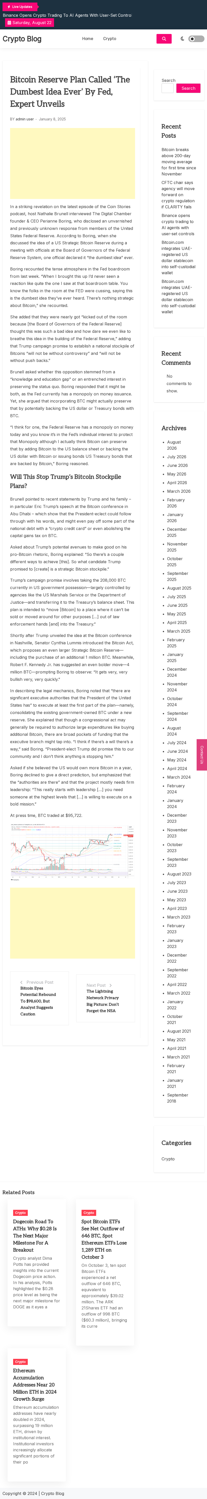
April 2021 (176, 1048)
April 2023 (177, 908)
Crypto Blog (22, 38)
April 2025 (177, 622)
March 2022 (178, 993)
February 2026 (176, 502)
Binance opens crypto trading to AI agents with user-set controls (68, 15)
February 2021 (176, 1068)
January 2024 (175, 803)
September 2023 (177, 862)
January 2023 (175, 943)
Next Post (96, 985)
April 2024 (177, 768)
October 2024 (175, 701)
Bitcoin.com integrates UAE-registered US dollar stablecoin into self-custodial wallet (178, 257)
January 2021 (175, 1083)
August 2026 (174, 445)
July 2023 (176, 882)
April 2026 (177, 482)
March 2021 (178, 1056)
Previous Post (40, 982)
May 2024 (177, 759)
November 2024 (177, 686)
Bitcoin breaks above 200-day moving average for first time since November (179, 161)
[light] (189, 39)
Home (87, 38)
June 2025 (177, 605)
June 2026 (177, 465)
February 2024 (176, 788)
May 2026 (176, 474)
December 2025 (177, 532)
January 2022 (175, 1004)
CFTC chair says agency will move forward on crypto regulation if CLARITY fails (178, 194)
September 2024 (177, 716)
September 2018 (177, 1098)
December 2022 (177, 958)
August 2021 (179, 1031)
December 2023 (177, 818)
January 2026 (175, 517)
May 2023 (176, 899)
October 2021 (175, 1019)
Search (168, 80)
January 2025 (175, 657)
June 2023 (177, 891)
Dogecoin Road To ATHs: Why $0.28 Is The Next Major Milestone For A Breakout (35, 1236)
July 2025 (176, 596)
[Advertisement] (72, 163)
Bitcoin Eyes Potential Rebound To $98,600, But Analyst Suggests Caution (38, 1001)
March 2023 (178, 917)
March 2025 (178, 631)
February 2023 (176, 928)
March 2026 (179, 491)
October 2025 (175, 561)
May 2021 (176, 1039)
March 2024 (179, 777)
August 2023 (179, 873)
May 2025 (176, 613)
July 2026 (176, 456)
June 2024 (177, 751)
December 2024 (177, 672)
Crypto (109, 38)
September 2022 (177, 972)
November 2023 (177, 832)
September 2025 (177, 576)
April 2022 (177, 984)
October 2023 (175, 847)
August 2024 (174, 731)
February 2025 (176, 642)
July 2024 (177, 742)
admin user (25, 119)
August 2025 (179, 588)
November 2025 (177, 547)
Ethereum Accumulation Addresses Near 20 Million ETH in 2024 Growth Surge (35, 1385)
